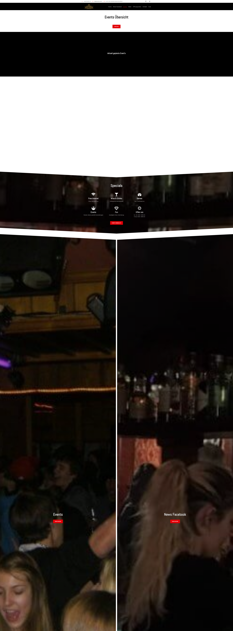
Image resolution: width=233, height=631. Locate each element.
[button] (116, 26)
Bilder (129, 6)
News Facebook (117, 6)
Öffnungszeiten (137, 6)
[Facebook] (145, 1)
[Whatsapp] (149, 1)
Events (125, 6)
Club (149, 6)
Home (110, 6)
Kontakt (145, 6)
